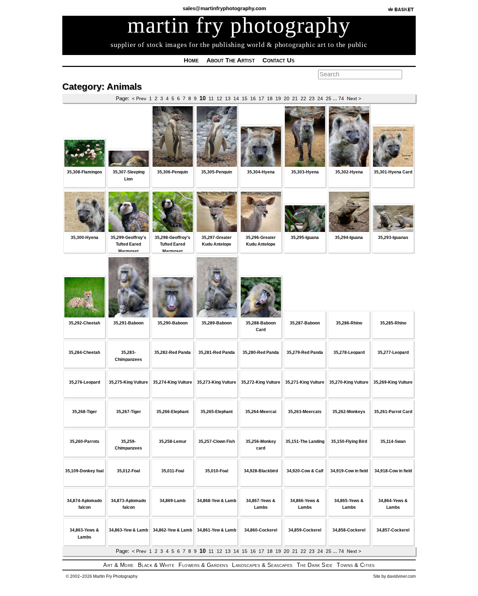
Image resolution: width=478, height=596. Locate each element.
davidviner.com (401, 576)
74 (341, 98)
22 (303, 98)
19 (278, 98)
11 (211, 98)
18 (270, 98)
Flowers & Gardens (203, 565)
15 (244, 98)
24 (320, 98)
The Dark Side (314, 565)
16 (253, 98)
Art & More (118, 565)
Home (191, 60)
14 (236, 98)
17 (261, 98)
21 (295, 98)
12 (219, 98)
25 (328, 98)
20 (286, 98)
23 (312, 98)
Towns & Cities (356, 565)
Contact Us (278, 60)
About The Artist (230, 60)
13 (228, 98)
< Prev (139, 98)
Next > (354, 98)
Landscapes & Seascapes (262, 565)
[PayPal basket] (401, 12)
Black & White (156, 565)
